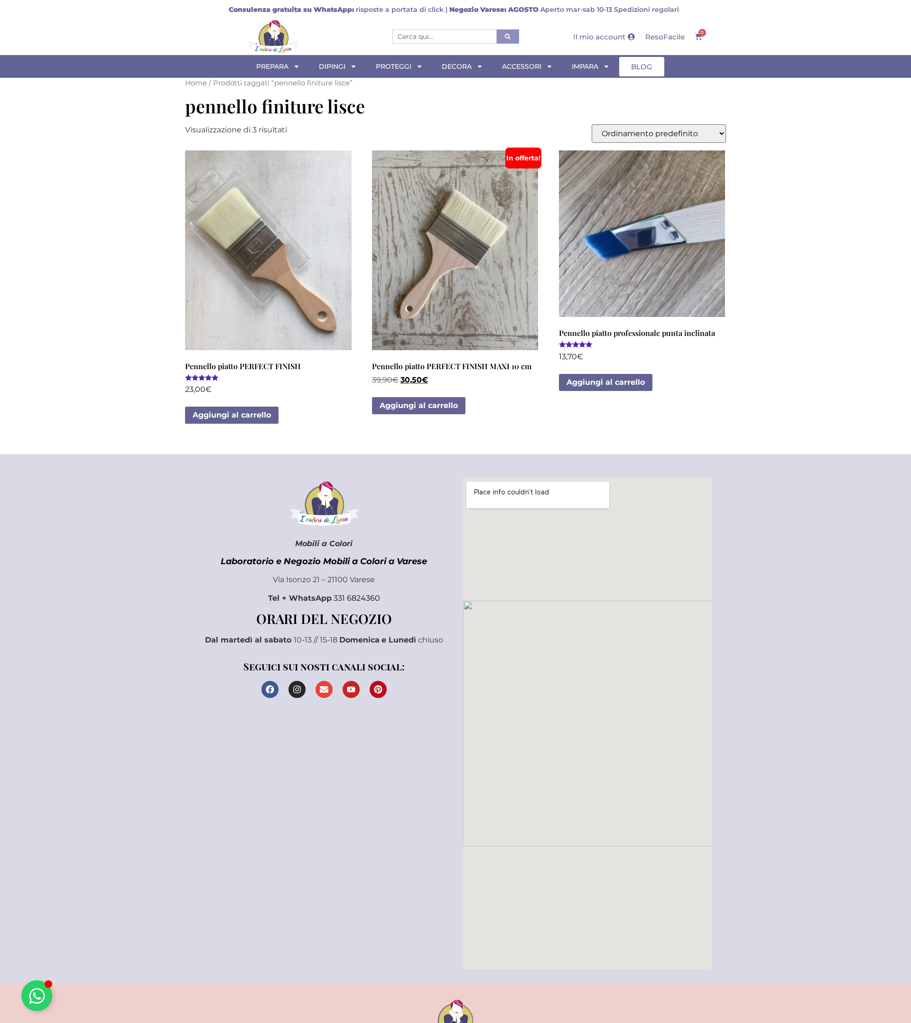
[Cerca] (508, 36)
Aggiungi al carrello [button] (232, 414)
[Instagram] (297, 689)
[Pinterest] (378, 689)
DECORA (457, 66)
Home (196, 83)
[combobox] (444, 36)
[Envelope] (324, 689)
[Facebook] (270, 689)
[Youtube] (351, 689)
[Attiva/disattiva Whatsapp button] (36, 995)
